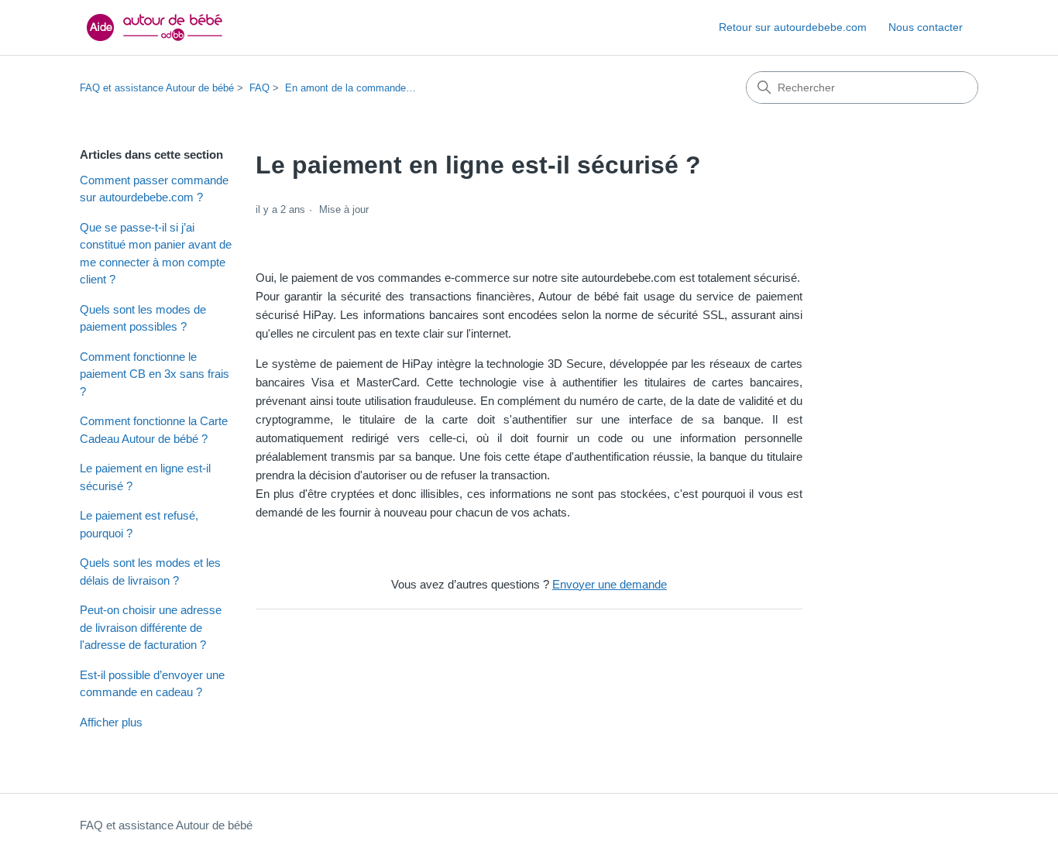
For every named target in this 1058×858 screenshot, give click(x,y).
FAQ (259, 88)
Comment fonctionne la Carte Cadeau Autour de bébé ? (154, 429)
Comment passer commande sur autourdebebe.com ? (154, 188)
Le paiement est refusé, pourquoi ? (139, 524)
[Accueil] (157, 27)
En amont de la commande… (350, 88)
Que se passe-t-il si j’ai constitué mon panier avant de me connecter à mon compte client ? (156, 254)
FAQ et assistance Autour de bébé (157, 88)
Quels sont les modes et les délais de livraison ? (150, 571)
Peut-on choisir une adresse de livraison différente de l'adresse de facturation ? (151, 627)
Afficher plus (111, 722)
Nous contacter (925, 27)
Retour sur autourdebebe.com (793, 27)
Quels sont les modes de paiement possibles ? (143, 318)
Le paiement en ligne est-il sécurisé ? (145, 477)
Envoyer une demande (609, 584)
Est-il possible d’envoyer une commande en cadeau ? (152, 683)
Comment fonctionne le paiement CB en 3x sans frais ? (154, 374)
